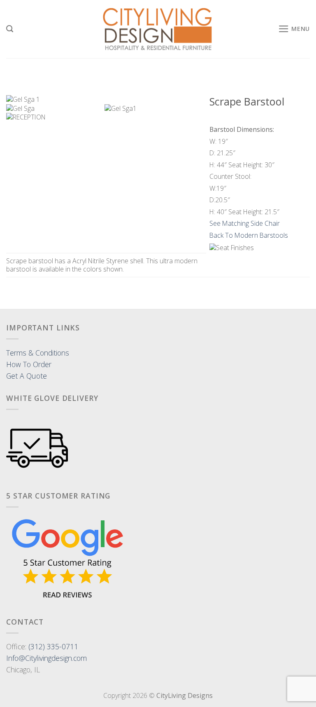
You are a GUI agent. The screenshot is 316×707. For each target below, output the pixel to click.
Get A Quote (26, 376)
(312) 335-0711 (53, 646)
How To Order (28, 364)
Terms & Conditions (37, 353)
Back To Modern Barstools (248, 235)
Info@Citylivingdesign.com (46, 658)
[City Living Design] (158, 29)
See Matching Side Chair (244, 223)
